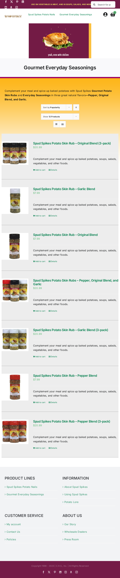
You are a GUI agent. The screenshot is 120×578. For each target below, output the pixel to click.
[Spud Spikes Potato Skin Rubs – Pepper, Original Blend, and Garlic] (15, 290)
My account (14, 524)
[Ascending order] (76, 107)
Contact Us (13, 531)
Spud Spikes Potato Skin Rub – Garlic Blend (64, 189)
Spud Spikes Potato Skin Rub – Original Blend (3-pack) (72, 143)
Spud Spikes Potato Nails (22, 486)
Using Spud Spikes (75, 494)
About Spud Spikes (76, 486)
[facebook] (6, 1)
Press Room (71, 539)
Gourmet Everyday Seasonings (25, 494)
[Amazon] (11, 7)
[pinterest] (17, 1)
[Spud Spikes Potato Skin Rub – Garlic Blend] (15, 200)
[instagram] (16, 7)
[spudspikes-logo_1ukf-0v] (13, 16)
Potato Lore (71, 502)
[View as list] (63, 124)
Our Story (70, 524)
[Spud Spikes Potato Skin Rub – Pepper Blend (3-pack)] (15, 432)
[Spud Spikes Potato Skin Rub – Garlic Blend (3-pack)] (15, 339)
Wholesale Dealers (75, 531)
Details (54, 170)
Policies (11, 539)
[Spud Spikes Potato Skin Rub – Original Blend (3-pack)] (15, 153)
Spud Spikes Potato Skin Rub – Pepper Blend (65, 375)
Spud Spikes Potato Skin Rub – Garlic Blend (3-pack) (70, 330)
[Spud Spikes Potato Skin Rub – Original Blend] (15, 246)
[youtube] (6, 7)
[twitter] (11, 1)
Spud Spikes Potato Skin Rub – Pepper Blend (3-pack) (71, 421)
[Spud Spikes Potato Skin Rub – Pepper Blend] (15, 387)
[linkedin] (23, 1)
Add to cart (40, 170)
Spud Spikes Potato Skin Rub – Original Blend (65, 235)
